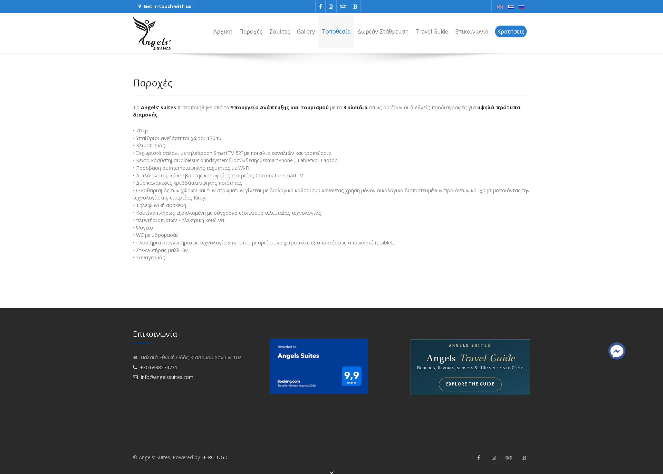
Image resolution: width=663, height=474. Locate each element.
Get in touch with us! (168, 6)
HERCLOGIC (215, 457)
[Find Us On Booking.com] (355, 6)
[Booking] (319, 365)
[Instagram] (331, 6)
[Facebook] (320, 6)
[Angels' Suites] (152, 33)
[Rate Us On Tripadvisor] (343, 6)
